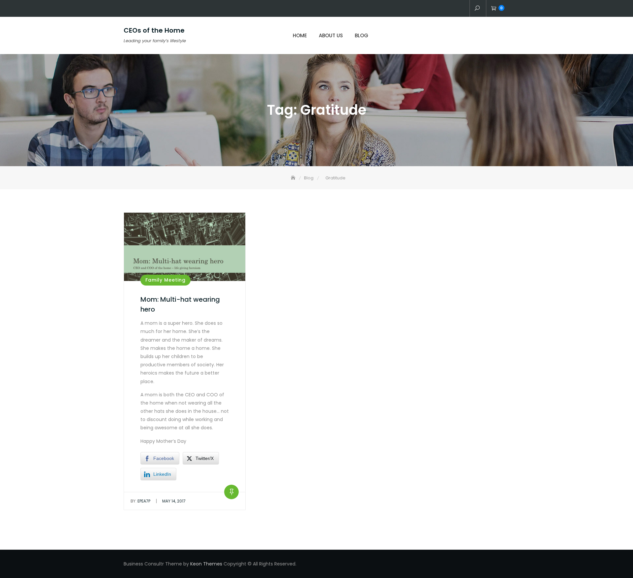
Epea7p (140, 501)
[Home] (293, 178)
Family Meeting (165, 280)
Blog (361, 35)
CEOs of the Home (154, 30)
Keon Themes (206, 564)
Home (300, 35)
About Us (331, 35)
